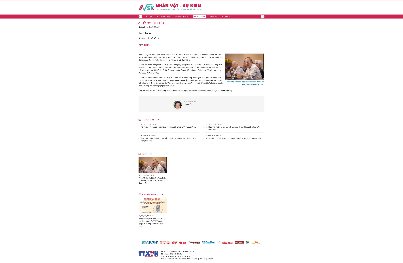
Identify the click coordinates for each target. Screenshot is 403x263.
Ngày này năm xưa (182, 16)
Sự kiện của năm (163, 16)
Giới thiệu (226, 16)
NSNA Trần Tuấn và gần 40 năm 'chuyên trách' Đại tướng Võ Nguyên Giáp (233, 138)
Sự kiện (149, 16)
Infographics (151, 194)
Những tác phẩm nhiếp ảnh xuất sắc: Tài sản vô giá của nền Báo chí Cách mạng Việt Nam (168, 139)
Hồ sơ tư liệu (199, 16)
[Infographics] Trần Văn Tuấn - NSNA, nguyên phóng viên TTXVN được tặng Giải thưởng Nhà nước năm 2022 (153, 222)
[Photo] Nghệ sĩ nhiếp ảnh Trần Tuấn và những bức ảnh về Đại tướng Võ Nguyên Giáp (152, 180)
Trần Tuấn (145, 33)
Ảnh (145, 154)
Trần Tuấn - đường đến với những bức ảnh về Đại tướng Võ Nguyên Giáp (168, 127)
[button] (262, 16)
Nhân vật (214, 16)
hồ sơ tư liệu (153, 23)
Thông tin (149, 120)
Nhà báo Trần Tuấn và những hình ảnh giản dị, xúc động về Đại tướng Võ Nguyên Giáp (233, 128)
